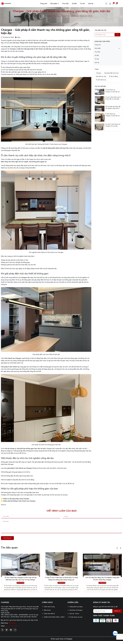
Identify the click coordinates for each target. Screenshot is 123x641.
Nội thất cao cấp (101, 76)
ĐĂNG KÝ (117, 611)
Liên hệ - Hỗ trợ (74, 614)
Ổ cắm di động (113, 76)
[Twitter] (6, 629)
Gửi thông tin (7, 538)
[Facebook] (2, 629)
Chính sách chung (49, 607)
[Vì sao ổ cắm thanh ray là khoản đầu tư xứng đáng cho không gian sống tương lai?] (99, 100)
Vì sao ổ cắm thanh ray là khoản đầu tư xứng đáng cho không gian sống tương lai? (113, 98)
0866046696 (12, 623)
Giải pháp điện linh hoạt (111, 73)
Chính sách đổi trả (49, 614)
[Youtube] (10, 629)
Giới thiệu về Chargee (75, 610)
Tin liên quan (9, 547)
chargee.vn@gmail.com (12, 626)
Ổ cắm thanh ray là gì (75, 617)
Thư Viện (65, 4)
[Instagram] (15, 629)
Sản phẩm (54, 4)
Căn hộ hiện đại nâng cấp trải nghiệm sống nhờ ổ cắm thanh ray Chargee (112, 107)
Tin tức (82, 4)
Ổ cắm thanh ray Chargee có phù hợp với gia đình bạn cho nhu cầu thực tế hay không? (112, 91)
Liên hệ (90, 4)
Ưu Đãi (74, 4)
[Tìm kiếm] (117, 34)
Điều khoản (47, 610)
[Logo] (6, 3)
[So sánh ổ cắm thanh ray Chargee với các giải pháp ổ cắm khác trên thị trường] (99, 127)
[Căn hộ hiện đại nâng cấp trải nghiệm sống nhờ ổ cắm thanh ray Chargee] (99, 108)
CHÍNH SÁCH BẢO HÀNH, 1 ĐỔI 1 (54, 617)
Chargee (98, 73)
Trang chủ (43, 4)
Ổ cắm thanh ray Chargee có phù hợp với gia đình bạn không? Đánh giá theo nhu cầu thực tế (112, 115)
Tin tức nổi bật (100, 86)
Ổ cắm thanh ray (101, 80)
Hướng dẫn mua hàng (75, 607)
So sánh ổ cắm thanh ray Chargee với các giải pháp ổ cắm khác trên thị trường (112, 125)
